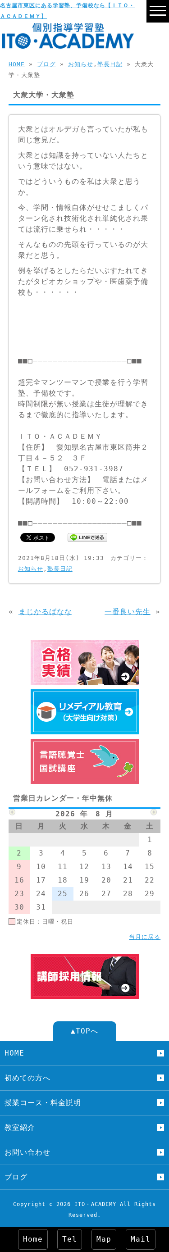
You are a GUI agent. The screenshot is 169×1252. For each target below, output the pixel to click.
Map (103, 1239)
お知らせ (80, 64)
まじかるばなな (45, 611)
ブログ (46, 64)
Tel (69, 1239)
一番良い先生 (128, 611)
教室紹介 (20, 1127)
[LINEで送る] (87, 537)
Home (33, 1239)
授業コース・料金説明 (43, 1102)
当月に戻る (144, 936)
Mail (141, 1239)
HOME (17, 64)
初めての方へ (27, 1078)
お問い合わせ (27, 1152)
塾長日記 (110, 64)
